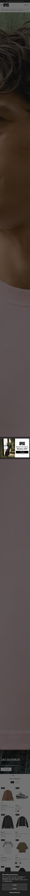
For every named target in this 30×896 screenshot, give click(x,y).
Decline (15, 888)
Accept (15, 885)
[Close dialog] (28, 439)
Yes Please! (22, 452)
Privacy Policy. (8, 881)
